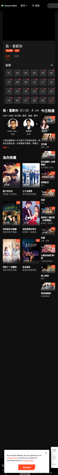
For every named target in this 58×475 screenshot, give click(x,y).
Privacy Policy (12, 458)
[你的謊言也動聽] (11, 213)
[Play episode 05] (42, 72)
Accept (27, 467)
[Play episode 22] (34, 100)
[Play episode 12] (51, 82)
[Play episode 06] (51, 72)
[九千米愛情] (31, 175)
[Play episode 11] (42, 82)
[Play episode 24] (51, 100)
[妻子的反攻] (11, 175)
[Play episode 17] (42, 91)
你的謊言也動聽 (10, 229)
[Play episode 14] (17, 91)
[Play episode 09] (25, 82)
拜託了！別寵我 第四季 (13, 266)
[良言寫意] (31, 251)
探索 (37, 5)
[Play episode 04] (34, 72)
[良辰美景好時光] (31, 213)
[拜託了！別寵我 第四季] (11, 251)
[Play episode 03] (25, 72)
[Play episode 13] (9, 91)
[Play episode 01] (9, 72)
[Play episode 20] (17, 100)
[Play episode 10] (34, 82)
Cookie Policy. (28, 460)
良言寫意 (26, 266)
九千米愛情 (27, 191)
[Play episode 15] (25, 91)
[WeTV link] (9, 5)
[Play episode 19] (9, 100)
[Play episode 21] (25, 100)
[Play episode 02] (17, 72)
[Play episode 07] (9, 82)
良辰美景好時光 (29, 229)
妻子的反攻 (8, 191)
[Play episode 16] (34, 91)
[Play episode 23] (42, 100)
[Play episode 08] (17, 82)
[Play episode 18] (51, 91)
